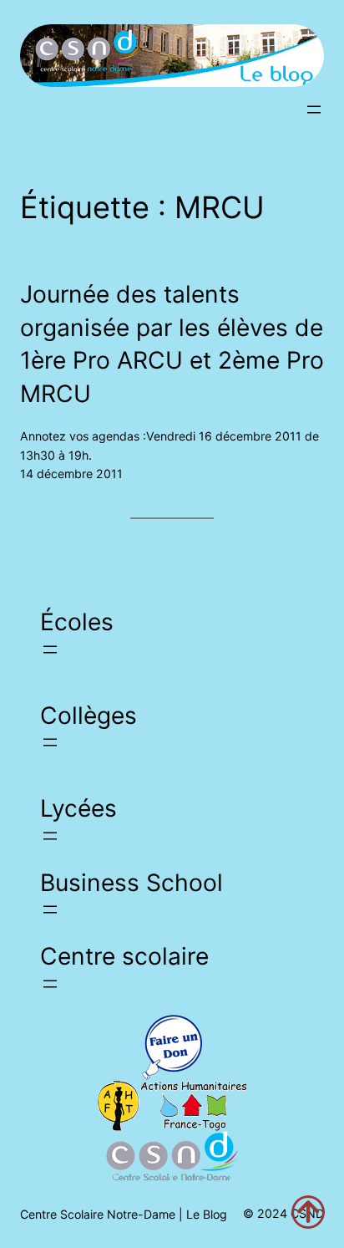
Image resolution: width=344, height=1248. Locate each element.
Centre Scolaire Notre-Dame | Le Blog (123, 1214)
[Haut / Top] (308, 1212)
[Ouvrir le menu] (314, 109)
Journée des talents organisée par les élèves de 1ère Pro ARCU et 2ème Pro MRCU (172, 343)
